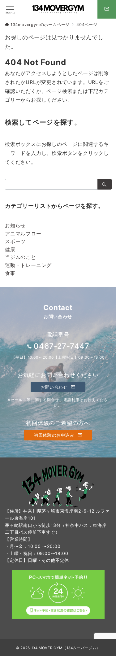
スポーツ (15, 241)
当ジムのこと (20, 257)
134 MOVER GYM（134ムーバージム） (65, 648)
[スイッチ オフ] (107, 9)
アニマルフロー (23, 233)
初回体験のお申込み (55, 435)
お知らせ (15, 225)
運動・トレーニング (28, 265)
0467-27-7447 (62, 346)
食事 (10, 273)
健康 (10, 249)
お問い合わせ (55, 387)
